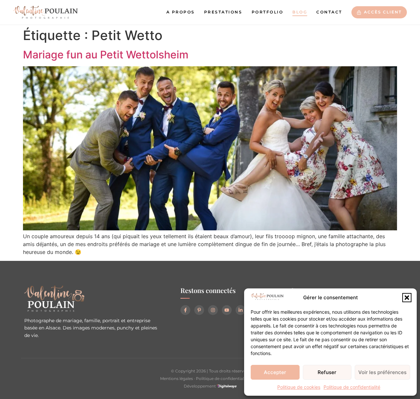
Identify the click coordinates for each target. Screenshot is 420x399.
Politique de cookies (298, 387)
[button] (407, 297)
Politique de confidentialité (352, 387)
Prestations (223, 12)
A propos (180, 12)
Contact (329, 12)
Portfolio (268, 12)
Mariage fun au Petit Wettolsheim (105, 54)
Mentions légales (176, 378)
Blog (299, 12)
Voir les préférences (382, 372)
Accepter (275, 372)
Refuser (327, 372)
